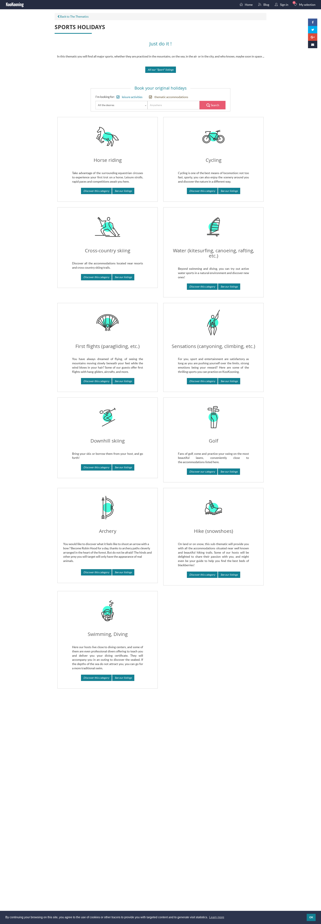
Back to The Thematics (74, 16)
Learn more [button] (216, 917)
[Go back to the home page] (15, 4)
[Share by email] (312, 44)
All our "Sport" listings (161, 69)
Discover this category (96, 190)
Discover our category (202, 471)
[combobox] (121, 105)
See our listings (123, 190)
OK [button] (311, 917)
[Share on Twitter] (312, 29)
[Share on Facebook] (312, 22)
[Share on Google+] (312, 37)
